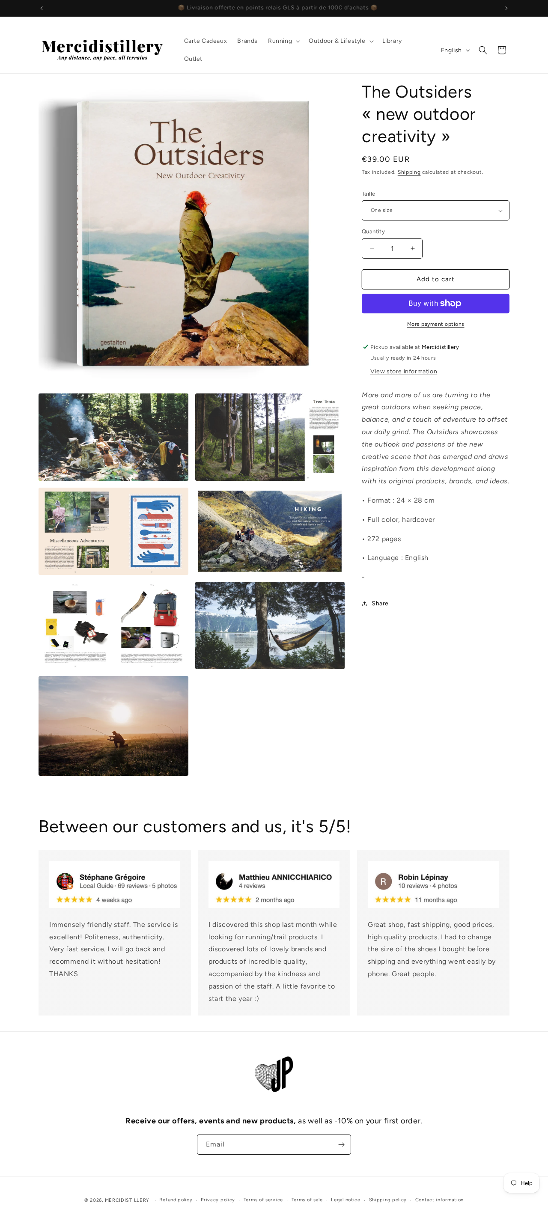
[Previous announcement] (41, 8)
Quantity (373, 231)
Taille (368, 194)
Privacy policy (218, 1200)
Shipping (409, 172)
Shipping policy (388, 1200)
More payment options (436, 324)
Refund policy (175, 1200)
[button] (283, 41)
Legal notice (345, 1200)
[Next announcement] (506, 8)
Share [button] (380, 603)
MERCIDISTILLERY (128, 1200)
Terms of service (263, 1200)
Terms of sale (307, 1200)
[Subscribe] (341, 1145)
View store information (403, 371)
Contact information (439, 1200)
